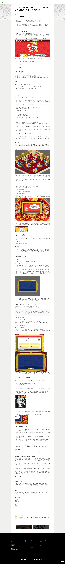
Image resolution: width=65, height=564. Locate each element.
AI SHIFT (12, 540)
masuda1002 (23, 13)
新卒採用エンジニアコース (43, 540)
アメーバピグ (22, 20)
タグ (40, 2)
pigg (18, 511)
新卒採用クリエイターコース (43, 541)
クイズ (29, 511)
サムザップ (12, 545)
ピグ (33, 511)
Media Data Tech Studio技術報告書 (29, 547)
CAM (11, 541)
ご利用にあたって (43, 559)
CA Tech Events (41, 547)
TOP (62, 561)
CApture (26, 541)
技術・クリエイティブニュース (29, 540)
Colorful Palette (13, 544)
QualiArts (12, 548)
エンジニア (16, 14)
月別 (44, 2)
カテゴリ (49, 2)
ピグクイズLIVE (43, 493)
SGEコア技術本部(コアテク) (14, 549)
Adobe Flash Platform (21, 317)
